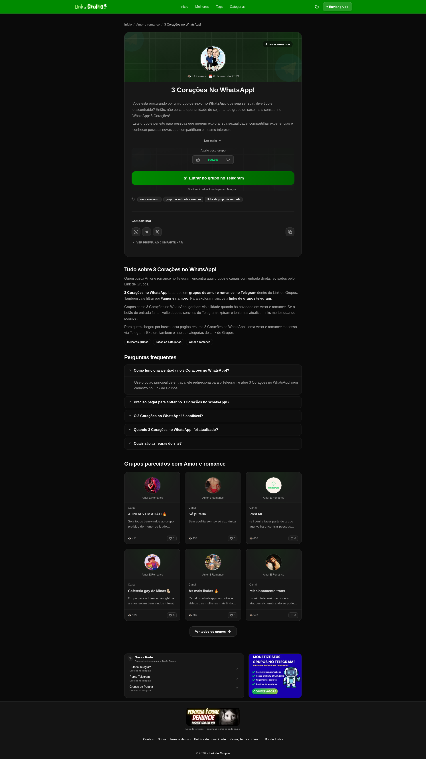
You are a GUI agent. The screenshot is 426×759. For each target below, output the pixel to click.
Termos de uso (180, 739)
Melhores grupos (137, 342)
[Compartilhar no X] (157, 231)
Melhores (202, 6)
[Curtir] (198, 159)
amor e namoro (149, 199)
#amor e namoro (174, 298)
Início (184, 6)
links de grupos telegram (250, 298)
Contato (148, 739)
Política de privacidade (210, 739)
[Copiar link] (290, 231)
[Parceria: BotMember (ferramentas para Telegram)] (275, 676)
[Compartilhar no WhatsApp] (136, 231)
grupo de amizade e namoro (183, 199)
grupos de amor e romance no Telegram (222, 293)
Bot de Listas (274, 739)
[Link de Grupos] (90, 6)
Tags (219, 6)
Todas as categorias (168, 342)
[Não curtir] (227, 159)
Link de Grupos (219, 753)
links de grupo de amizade (223, 199)
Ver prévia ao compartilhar (159, 242)
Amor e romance (148, 24)
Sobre (162, 739)
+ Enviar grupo (337, 6)
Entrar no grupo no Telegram (216, 178)
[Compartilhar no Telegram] (146, 231)
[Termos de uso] (213, 717)
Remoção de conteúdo (245, 739)
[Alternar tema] (317, 7)
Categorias (238, 6)
